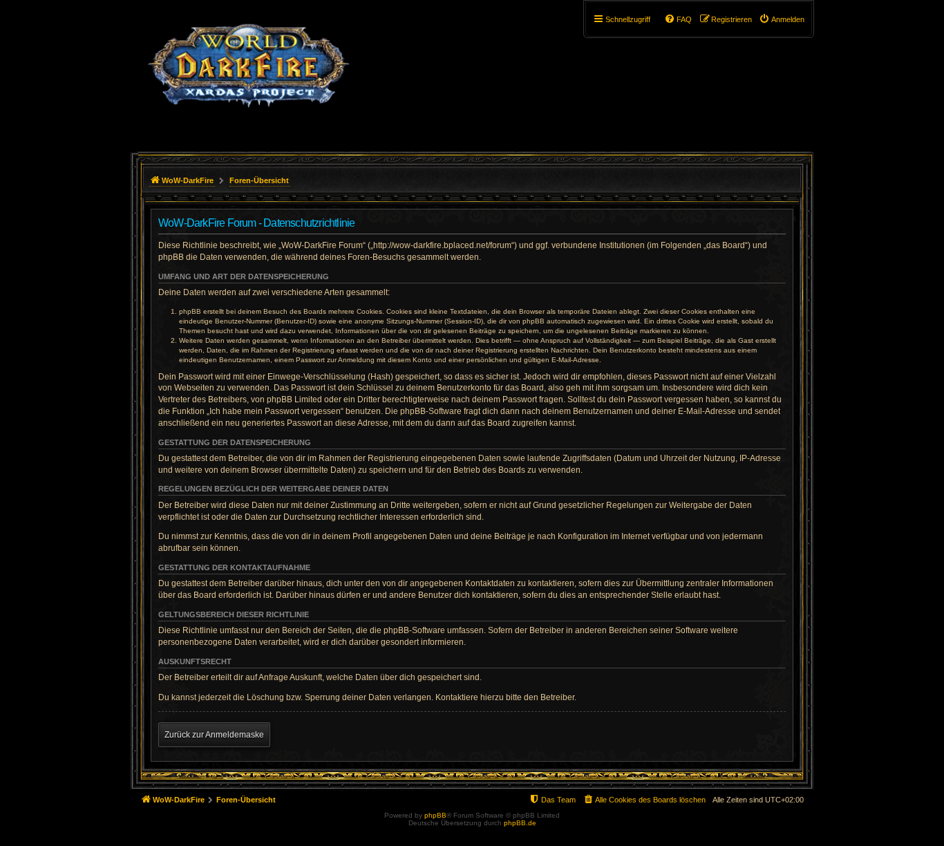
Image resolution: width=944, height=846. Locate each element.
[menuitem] (781, 19)
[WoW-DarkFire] (248, 72)
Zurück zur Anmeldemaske (214, 735)
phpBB (435, 815)
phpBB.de (520, 823)
